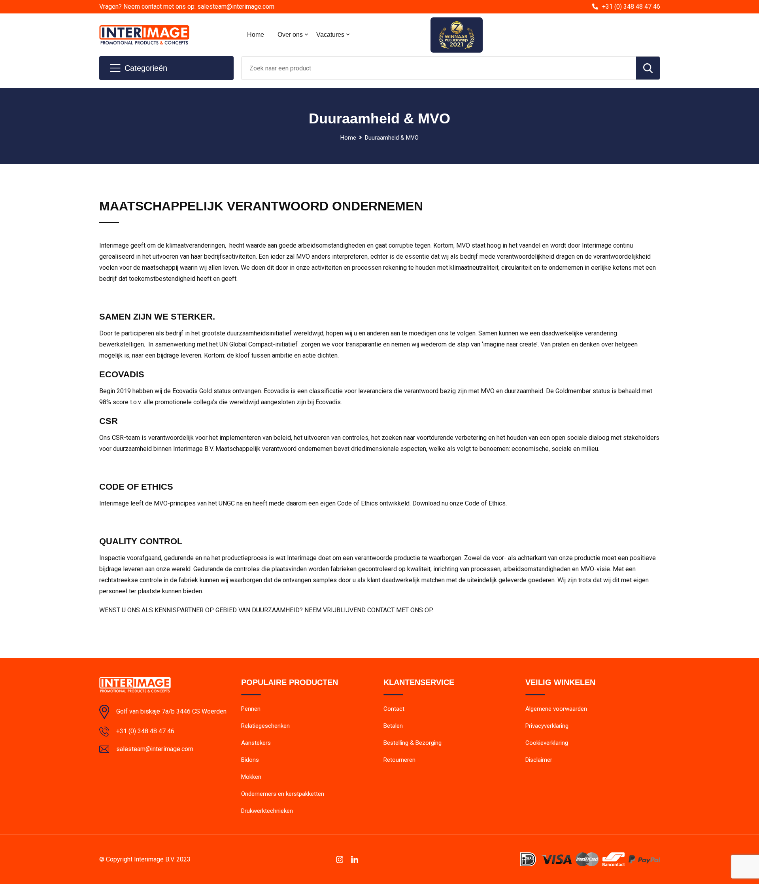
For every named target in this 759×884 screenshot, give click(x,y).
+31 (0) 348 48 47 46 (631, 6)
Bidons (250, 759)
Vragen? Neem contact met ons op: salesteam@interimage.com (186, 6)
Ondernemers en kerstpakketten (282, 793)
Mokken (251, 776)
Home (255, 34)
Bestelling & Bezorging (412, 742)
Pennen (251, 708)
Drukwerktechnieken (267, 810)
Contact (393, 708)
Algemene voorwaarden (556, 708)
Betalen (393, 725)
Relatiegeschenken (265, 725)
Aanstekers (256, 742)
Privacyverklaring (546, 725)
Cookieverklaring (546, 742)
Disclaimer (538, 759)
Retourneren (399, 759)
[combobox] (439, 68)
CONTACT (381, 610)
